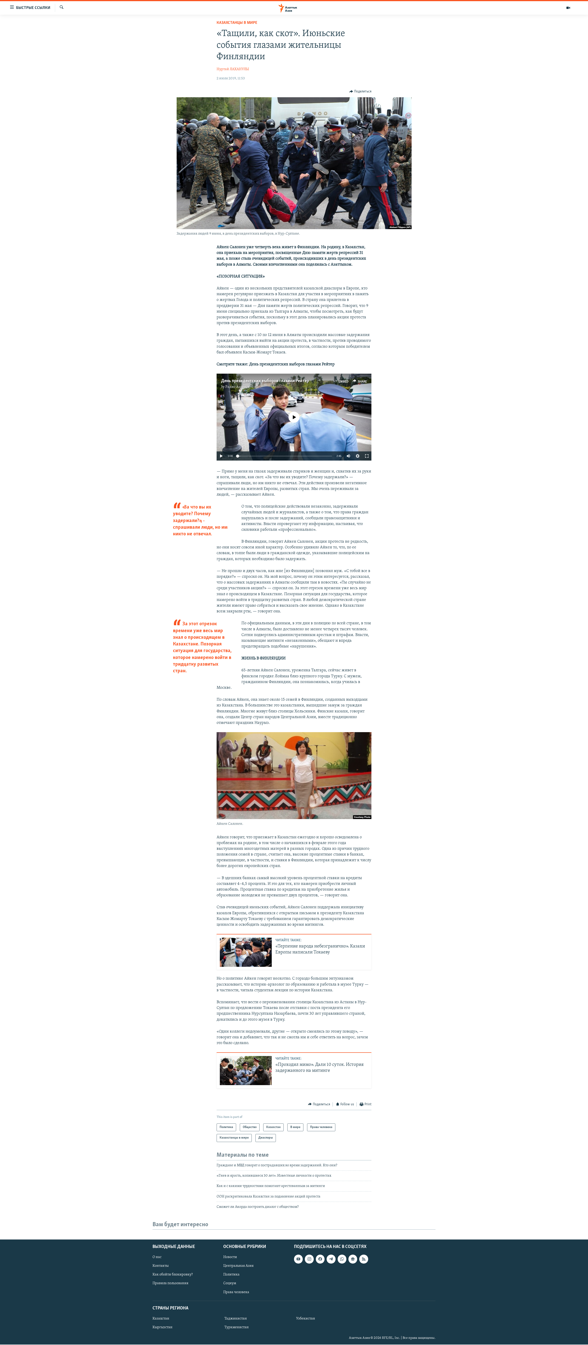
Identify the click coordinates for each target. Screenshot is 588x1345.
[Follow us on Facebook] (320, 1259)
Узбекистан (305, 1318)
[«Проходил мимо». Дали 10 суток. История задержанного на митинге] (246, 1070)
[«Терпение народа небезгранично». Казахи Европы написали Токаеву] (246, 952)
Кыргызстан (162, 1327)
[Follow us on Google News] (352, 1259)
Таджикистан (235, 1318)
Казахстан (161, 1318)
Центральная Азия (238, 1266)
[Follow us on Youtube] (298, 1259)
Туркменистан (236, 1327)
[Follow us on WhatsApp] (342, 1259)
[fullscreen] (366, 456)
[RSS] (363, 1259)
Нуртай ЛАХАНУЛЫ (233, 69)
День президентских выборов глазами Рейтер (265, 381)
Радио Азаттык (237, 387)
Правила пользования (170, 1283)
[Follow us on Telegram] (331, 1259)
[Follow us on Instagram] (309, 1259)
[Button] (360, 91)
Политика (231, 1275)
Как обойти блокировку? (173, 1275)
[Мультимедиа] (568, 8)
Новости (230, 1257)
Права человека (236, 1292)
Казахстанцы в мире (237, 23)
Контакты (161, 1266)
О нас (157, 1257)
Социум (229, 1283)
